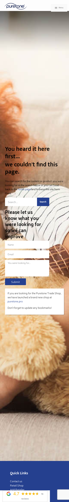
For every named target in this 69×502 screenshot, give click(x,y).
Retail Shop (16, 485)
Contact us (16, 481)
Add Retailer (17, 489)
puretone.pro (15, 301)
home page (24, 189)
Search (43, 202)
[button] (59, 8)
